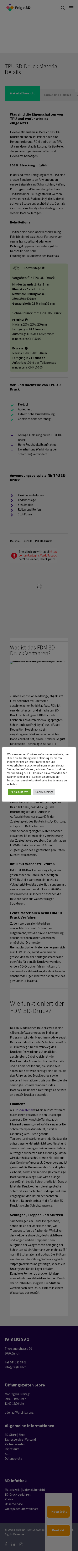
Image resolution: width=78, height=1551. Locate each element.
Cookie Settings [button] (44, 792)
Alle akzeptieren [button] (19, 792)
